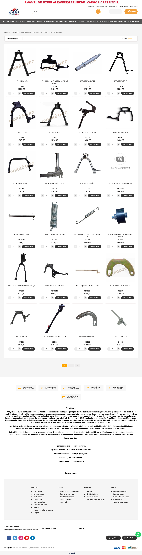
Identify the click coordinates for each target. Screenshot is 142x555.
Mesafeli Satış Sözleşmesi (69, 491)
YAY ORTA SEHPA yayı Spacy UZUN (120, 183)
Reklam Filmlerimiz (40, 505)
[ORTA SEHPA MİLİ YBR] (87, 63)
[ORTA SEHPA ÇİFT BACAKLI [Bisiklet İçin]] (21, 267)
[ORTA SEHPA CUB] (21, 63)
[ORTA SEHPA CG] (54, 114)
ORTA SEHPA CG (54, 132)
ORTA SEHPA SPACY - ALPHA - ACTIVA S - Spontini (54, 82)
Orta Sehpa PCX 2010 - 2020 (54, 286)
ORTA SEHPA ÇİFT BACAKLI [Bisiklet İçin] (22, 286)
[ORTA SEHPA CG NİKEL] (87, 165)
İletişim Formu (118, 494)
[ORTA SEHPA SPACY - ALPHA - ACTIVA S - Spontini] (54, 63)
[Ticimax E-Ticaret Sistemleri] (71, 553)
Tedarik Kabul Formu (120, 502)
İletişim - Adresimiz (120, 491)
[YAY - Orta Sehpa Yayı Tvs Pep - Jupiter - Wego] (87, 216)
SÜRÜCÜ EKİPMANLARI (133, 21)
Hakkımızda (38, 497)
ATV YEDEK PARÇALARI (120, 21)
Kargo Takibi (117, 499)
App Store (114, 538)
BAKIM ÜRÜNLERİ (108, 21)
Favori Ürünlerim (93, 497)
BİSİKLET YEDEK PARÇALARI (29, 21)
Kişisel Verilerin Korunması (43, 510)
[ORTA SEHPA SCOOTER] (21, 165)
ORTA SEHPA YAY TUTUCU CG (120, 286)
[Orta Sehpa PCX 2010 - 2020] (54, 267)
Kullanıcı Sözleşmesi (47, 547)
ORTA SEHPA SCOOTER (21, 183)
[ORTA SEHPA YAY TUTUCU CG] (120, 267)
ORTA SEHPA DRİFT (120, 81)
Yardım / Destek (123, 6)
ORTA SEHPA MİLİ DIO (120, 337)
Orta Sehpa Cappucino (120, 132)
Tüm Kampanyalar (101, 6)
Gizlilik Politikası (21, 547)
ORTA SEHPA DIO (21, 337)
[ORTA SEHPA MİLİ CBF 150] (54, 165)
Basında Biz (38, 499)
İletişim (36, 507)
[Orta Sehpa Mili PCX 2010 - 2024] (87, 267)
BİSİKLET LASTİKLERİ (15, 21)
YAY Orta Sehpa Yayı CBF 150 (54, 234)
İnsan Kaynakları (39, 502)
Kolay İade (64, 502)
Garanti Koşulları (66, 499)
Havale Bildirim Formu (121, 497)
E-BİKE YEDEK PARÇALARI (61, 21)
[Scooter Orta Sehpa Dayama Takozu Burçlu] (120, 216)
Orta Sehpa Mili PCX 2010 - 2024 (87, 286)
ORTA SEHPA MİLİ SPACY (21, 234)
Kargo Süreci (113, 6)
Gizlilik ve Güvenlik (67, 497)
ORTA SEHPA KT (21, 132)
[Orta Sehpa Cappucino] (120, 114)
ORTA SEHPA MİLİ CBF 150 (54, 183)
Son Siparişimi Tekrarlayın (96, 499)
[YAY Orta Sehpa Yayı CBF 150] (54, 216)
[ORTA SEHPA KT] (21, 114)
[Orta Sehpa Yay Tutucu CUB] (87, 319)
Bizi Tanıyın (38, 491)
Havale (89, 491)
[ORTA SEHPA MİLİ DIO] (120, 319)
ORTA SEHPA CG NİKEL (88, 183)
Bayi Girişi (91, 6)
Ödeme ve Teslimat (67, 494)
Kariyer (36, 513)
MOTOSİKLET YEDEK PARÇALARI (45, 21)
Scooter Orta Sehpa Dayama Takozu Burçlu (120, 236)
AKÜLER (101, 21)
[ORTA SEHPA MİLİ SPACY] (21, 216)
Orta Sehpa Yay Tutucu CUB (87, 337)
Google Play (131, 538)
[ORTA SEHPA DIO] (21, 319)
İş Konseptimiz (39, 494)
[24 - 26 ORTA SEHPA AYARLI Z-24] (54, 319)
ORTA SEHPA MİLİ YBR (87, 81)
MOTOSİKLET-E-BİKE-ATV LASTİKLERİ (88, 21)
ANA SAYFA (6, 21)
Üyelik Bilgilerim (92, 494)
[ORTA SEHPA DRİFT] (120, 63)
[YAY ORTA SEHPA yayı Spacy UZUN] (120, 165)
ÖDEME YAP (134, 6)
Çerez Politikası (34, 547)
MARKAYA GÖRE (73, 21)
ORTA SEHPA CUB (21, 81)
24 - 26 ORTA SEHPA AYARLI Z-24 (54, 337)
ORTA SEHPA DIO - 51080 (87, 132)
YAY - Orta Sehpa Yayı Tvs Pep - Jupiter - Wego (87, 236)
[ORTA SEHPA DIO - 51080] (87, 114)
